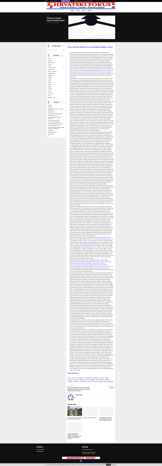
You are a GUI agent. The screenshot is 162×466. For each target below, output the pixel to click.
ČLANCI (78, 10)
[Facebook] (81, 461)
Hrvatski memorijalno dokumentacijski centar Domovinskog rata (56, 128)
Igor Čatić (76, 379)
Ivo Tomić (87, 379)
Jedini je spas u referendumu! (89, 418)
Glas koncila (50, 130)
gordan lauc (70, 379)
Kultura (49, 80)
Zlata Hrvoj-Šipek (102, 381)
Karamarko (93, 379)
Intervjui (49, 91)
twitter (90, 381)
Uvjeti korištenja (40, 451)
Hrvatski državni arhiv (52, 115)
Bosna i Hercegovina (52, 71)
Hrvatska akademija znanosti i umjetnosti (54, 118)
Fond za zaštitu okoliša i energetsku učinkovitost (55, 110)
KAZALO (83, 10)
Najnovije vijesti (51, 62)
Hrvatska (50, 65)
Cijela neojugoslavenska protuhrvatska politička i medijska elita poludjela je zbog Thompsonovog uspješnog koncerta (74, 436)
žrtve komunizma (110, 381)
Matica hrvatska (51, 111)
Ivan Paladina (81, 379)
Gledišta (50, 77)
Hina (49, 135)
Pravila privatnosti (40, 449)
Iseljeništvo (50, 75)
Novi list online (51, 133)
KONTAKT (90, 10)
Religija (49, 86)
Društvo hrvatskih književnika (54, 122)
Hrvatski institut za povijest (53, 120)
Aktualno (50, 60)
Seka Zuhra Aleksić (83, 381)
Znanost (50, 82)
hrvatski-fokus (50, 22)
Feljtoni (49, 90)
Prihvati (108, 464)
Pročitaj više (114, 464)
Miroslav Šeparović (99, 379)
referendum (70, 381)
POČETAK (72, 10)
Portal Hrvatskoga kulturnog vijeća (55, 123)
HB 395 (98, 282)
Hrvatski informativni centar (54, 125)
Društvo (49, 84)
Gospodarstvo (51, 69)
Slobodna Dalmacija (52, 132)
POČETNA (50, 105)
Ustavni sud (95, 381)
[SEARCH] (63, 50)
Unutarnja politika (51, 67)
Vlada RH (50, 107)
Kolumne (50, 88)
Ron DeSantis (76, 381)
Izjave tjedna (50, 93)
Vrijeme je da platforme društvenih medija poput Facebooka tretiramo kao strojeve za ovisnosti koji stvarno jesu (78, 389)
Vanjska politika (51, 73)
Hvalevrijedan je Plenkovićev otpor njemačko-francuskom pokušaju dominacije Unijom (105, 419)
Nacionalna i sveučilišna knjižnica (55, 113)
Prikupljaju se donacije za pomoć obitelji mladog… (84, 1)
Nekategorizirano (51, 97)
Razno (49, 95)
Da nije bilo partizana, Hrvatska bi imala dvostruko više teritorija (74, 418)
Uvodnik (49, 64)
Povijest (49, 78)
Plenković (107, 379)
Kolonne (112, 388)
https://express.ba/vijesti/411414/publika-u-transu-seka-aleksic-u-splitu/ (89, 263)
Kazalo (49, 58)
